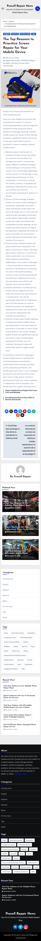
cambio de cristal (10, 637)
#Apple (8, 60)
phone (6, 651)
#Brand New (15, 60)
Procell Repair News (20, 6)
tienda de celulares (11, 668)
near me (24, 646)
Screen (29, 660)
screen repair (9, 664)
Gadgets (7, 646)
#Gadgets (7, 63)
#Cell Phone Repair (28, 60)
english (25, 642)
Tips (33, 34)
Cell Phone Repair (26, 637)
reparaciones (9, 660)
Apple (6, 633)
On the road (24, 34)
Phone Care (16, 651)
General (15, 34)
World (5, 618)
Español (6, 590)
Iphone (16, 646)
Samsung (20, 660)
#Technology (8, 66)
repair (26, 651)
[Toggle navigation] (2, 8)
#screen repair (23, 63)
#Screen (14, 63)
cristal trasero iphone (12, 642)
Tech (19, 664)
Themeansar (20, 938)
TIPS (23, 668)
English (6, 34)
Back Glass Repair (18, 633)
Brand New (31, 633)
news (33, 646)
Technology (28, 664)
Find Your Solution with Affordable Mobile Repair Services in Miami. (16, 553)
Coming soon (8, 579)
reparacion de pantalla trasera (15, 655)
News (5, 601)
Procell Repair (22, 476)
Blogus (32, 935)
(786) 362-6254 (20, 774)
